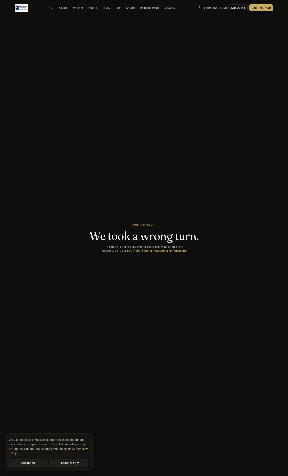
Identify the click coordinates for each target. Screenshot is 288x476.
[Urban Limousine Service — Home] (21, 8)
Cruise (63, 7)
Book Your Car (261, 7)
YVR (51, 7)
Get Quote (238, 7)
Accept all (28, 462)
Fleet (118, 7)
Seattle (92, 7)
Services (169, 8)
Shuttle (131, 7)
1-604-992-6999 (215, 7)
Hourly (106, 7)
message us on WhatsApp (170, 250)
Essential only (69, 462)
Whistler (77, 7)
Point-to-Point (149, 7)
